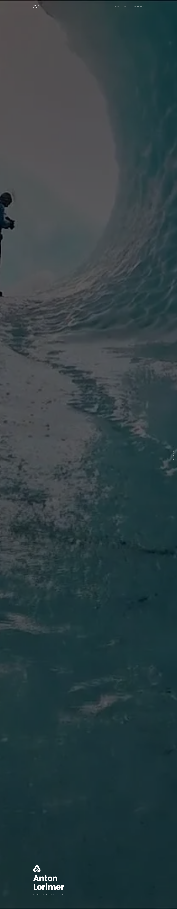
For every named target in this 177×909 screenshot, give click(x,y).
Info (125, 6)
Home (117, 6)
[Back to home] (37, 6)
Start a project (138, 6)
